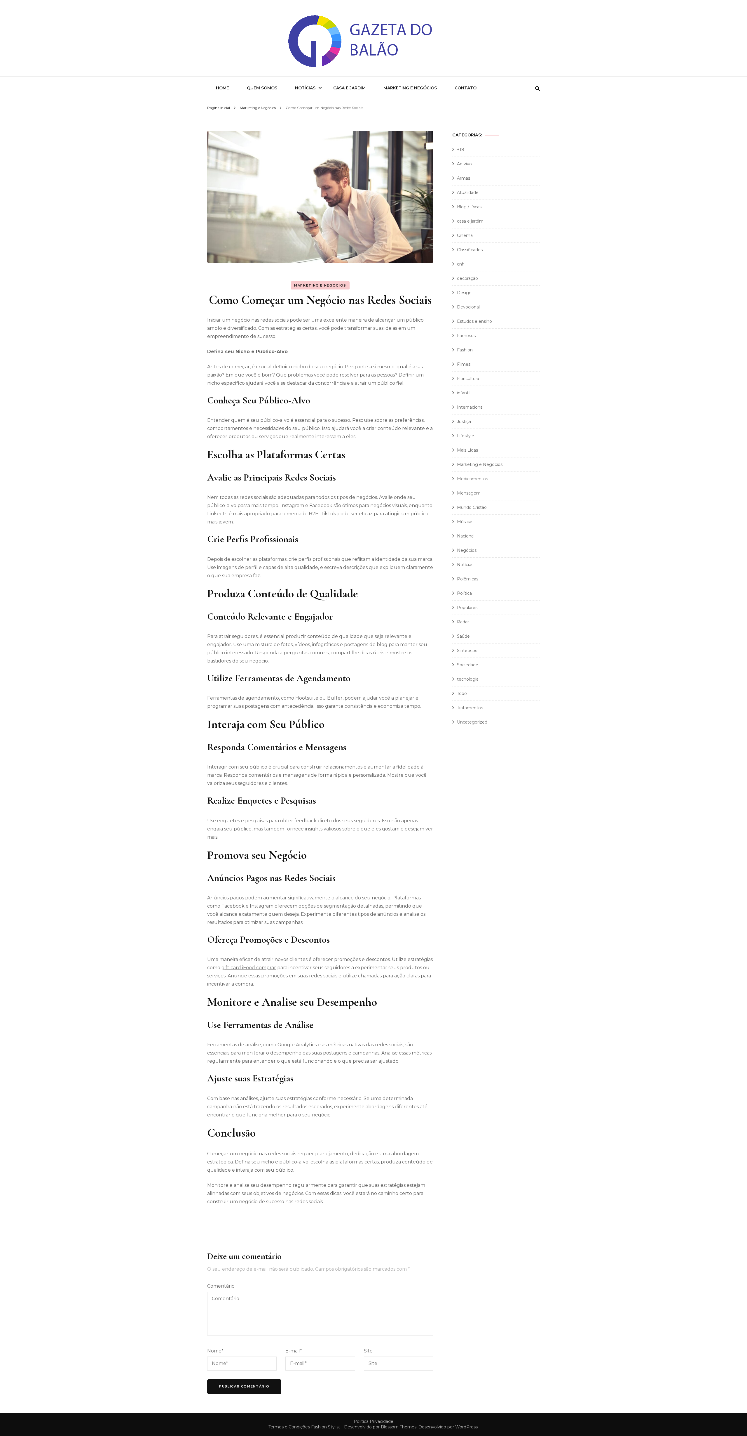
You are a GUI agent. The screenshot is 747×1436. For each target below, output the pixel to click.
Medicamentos (472, 478)
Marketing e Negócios (410, 88)
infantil (463, 393)
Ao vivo (464, 164)
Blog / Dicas (469, 206)
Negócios (467, 550)
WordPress (466, 1427)
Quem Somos (262, 88)
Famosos (466, 335)
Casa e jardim (349, 88)
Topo (462, 693)
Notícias (305, 88)
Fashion (465, 350)
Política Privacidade (373, 1421)
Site (368, 1351)
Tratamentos (470, 707)
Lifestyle (465, 435)
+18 (460, 149)
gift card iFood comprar (248, 967)
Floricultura (468, 378)
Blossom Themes (398, 1427)
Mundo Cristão (472, 507)
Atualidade (468, 192)
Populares (467, 607)
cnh (461, 264)
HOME (222, 88)
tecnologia (468, 679)
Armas (463, 178)
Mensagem (469, 493)
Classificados (470, 249)
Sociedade (467, 664)
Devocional (468, 307)
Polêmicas (467, 579)
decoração (467, 278)
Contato (466, 88)
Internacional (470, 407)
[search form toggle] (537, 88)
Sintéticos (467, 650)
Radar (463, 622)
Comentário (221, 1286)
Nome (215, 1351)
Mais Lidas (467, 450)
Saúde (463, 636)
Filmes (463, 364)
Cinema (465, 235)
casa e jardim (470, 221)
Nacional (465, 536)
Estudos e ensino (474, 321)
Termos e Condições (289, 1427)
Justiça (464, 421)
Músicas (465, 521)
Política (464, 593)
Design (464, 292)
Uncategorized (472, 722)
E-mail (293, 1351)
